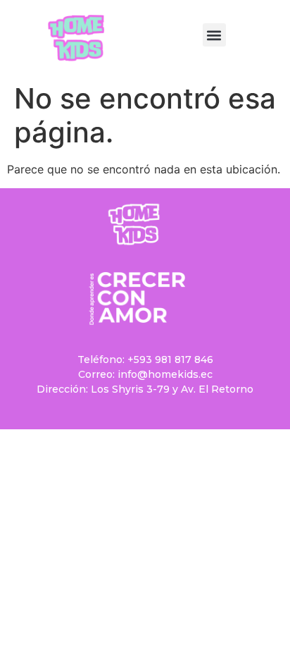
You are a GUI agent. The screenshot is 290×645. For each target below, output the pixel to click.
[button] (214, 35)
